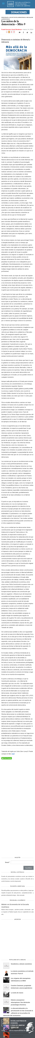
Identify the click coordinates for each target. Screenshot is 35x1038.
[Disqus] (17, 782)
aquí (13, 754)
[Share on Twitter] (28, 32)
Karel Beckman (17, 29)
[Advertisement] (17, 939)
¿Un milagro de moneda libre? (21, 1019)
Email (7, 862)
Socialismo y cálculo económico (21, 964)
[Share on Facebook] (24, 32)
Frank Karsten (6, 29)
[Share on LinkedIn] (32, 32)
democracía (4, 17)
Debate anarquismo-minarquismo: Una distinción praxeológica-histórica (20, 1002)
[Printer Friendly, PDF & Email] (6, 758)
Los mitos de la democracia (17, 17)
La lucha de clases (17, 993)
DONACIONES (19, 12)
